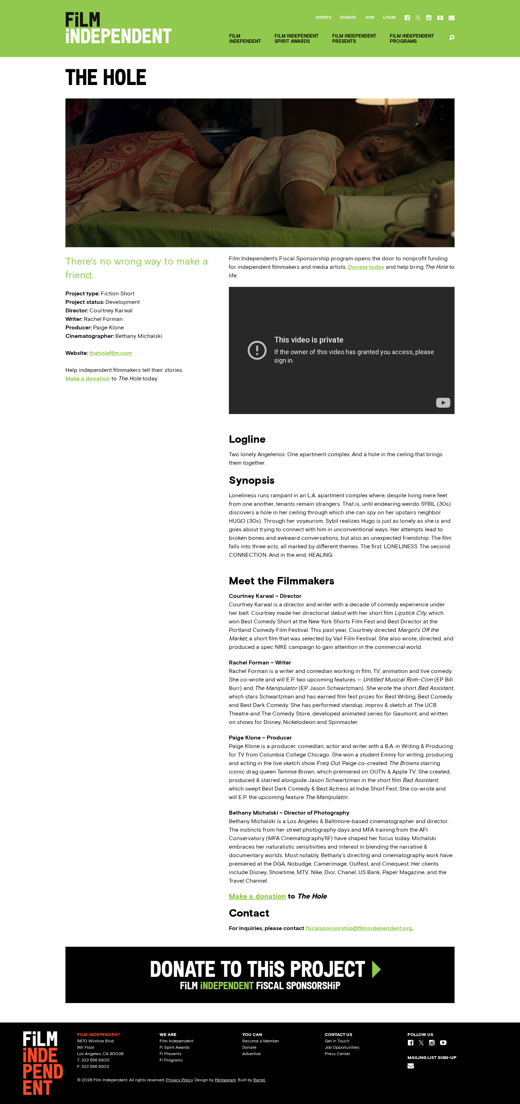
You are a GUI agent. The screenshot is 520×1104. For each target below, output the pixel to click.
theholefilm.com (110, 353)
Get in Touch (337, 1040)
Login (389, 18)
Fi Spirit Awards (175, 1047)
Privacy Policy (179, 1079)
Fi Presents (170, 1053)
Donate (348, 18)
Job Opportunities (342, 1047)
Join (369, 18)
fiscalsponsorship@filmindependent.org (359, 928)
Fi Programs (171, 1060)
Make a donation (87, 378)
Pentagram (225, 1079)
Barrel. (259, 1079)
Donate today (366, 267)
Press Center (337, 1053)
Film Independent (176, 1040)
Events (323, 18)
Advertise (251, 1053)
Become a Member (260, 1040)
